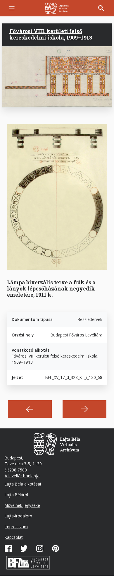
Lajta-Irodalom (18, 516)
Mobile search (101, 8)
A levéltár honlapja (22, 475)
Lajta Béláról (16, 495)
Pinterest (55, 548)
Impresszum (16, 526)
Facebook (8, 548)
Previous (30, 409)
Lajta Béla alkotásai (23, 484)
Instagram (39, 548)
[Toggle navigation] (12, 8)
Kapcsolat (14, 537)
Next (84, 409)
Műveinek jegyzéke (22, 505)
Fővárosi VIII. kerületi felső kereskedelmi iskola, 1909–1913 (50, 34)
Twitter (23, 548)
